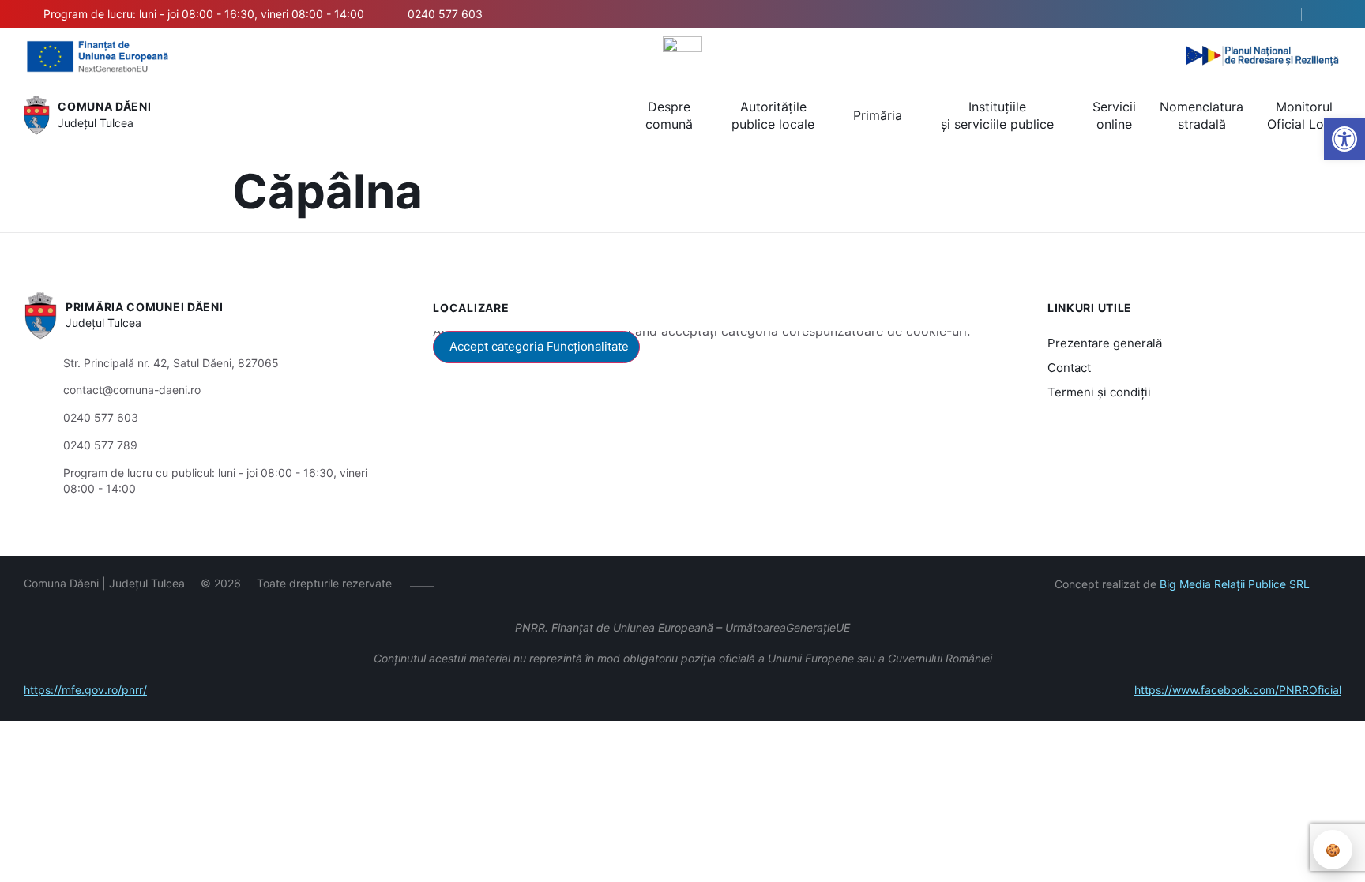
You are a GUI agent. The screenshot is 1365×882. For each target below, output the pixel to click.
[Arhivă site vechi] (1331, 14)
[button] (1275, 15)
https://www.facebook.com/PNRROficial (1237, 689)
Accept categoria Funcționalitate (539, 346)
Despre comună (669, 115)
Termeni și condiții (1099, 392)
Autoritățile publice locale (772, 115)
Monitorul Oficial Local (1304, 115)
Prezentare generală (1104, 343)
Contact (1069, 367)
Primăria (877, 115)
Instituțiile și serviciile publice (997, 115)
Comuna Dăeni (104, 106)
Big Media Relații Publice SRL (1235, 584)
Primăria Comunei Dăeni (144, 306)
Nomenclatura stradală (1201, 115)
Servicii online (1114, 115)
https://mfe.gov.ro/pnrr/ (85, 689)
